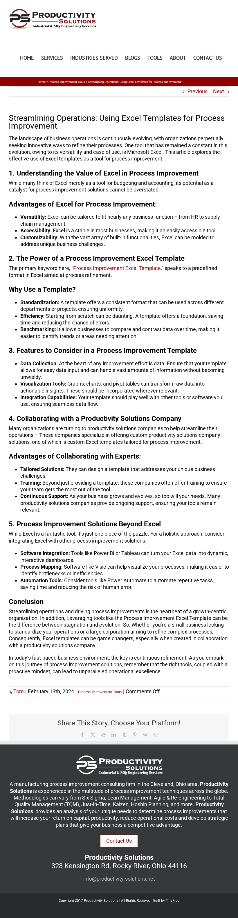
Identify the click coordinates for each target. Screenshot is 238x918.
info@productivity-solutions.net (119, 879)
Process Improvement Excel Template (117, 268)
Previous (197, 91)
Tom (18, 691)
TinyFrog (173, 901)
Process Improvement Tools (100, 692)
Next (218, 91)
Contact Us (119, 841)
